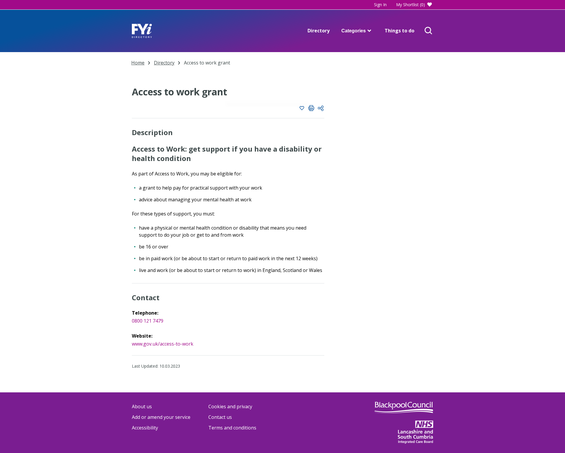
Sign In (380, 4)
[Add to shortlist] (301, 109)
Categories (353, 30)
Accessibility (145, 427)
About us (142, 406)
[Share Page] (320, 109)
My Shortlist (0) (410, 4)
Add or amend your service (161, 417)
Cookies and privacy (230, 406)
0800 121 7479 (147, 321)
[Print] (311, 109)
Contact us (220, 417)
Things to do (399, 30)
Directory (319, 30)
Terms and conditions (232, 427)
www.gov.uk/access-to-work (162, 344)
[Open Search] (428, 31)
